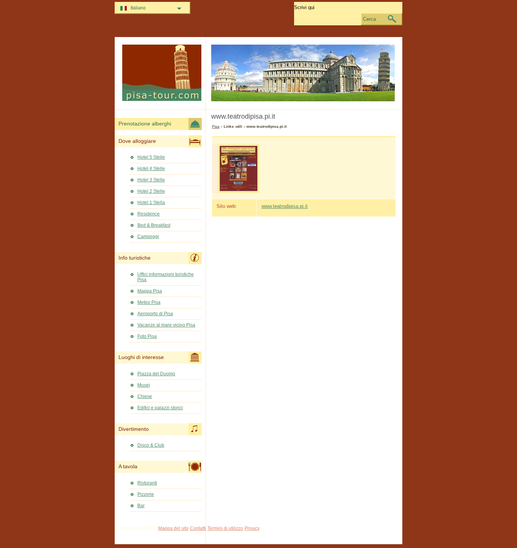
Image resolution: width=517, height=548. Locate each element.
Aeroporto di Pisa (155, 313)
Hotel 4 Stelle (151, 168)
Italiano (138, 8)
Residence (148, 214)
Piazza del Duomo (156, 373)
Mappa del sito (173, 528)
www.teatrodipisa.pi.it (285, 206)
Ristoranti (147, 483)
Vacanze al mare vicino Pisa (166, 325)
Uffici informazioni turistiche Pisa (165, 277)
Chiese (144, 396)
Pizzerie (145, 494)
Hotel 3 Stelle (151, 180)
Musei (143, 385)
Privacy (252, 528)
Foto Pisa (147, 336)
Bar (141, 505)
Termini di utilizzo (225, 528)
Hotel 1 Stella (151, 202)
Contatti (198, 528)
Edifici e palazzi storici (160, 407)
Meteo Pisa (148, 302)
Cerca (369, 19)
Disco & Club (150, 445)
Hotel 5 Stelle (151, 157)
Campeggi (148, 236)
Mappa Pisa (149, 291)
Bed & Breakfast (153, 225)
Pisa (216, 126)
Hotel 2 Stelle (151, 191)
